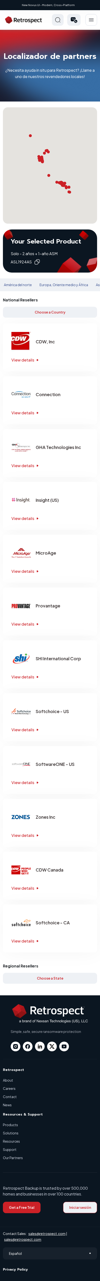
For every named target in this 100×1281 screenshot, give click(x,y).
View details (22, 359)
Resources (11, 1141)
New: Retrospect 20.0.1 (48, 5)
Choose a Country (50, 312)
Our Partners (13, 1157)
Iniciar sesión (80, 1207)
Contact (10, 1096)
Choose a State (50, 978)
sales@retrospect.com (47, 1233)
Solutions (10, 1133)
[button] (74, 20)
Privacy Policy (15, 1269)
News (7, 1105)
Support (10, 1149)
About (8, 1080)
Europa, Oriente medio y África (64, 285)
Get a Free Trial (21, 1207)
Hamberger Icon (91, 20)
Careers (9, 1088)
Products (10, 1125)
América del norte (18, 285)
